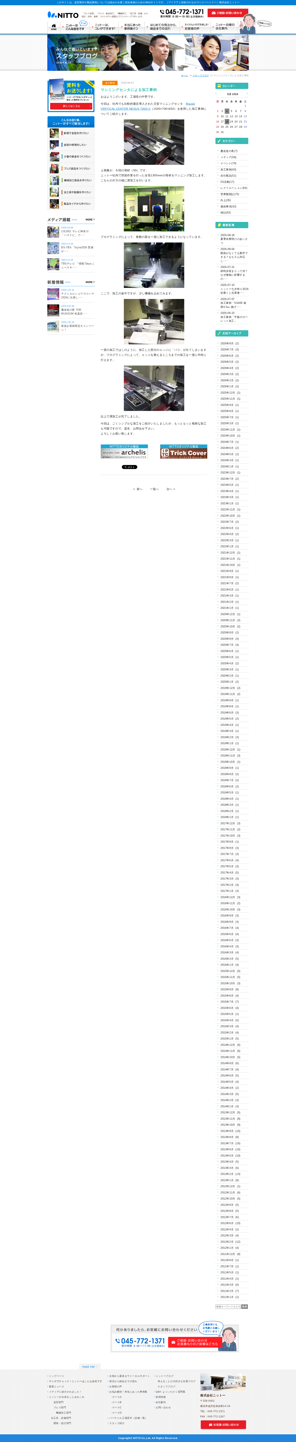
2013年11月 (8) (230, 1118)
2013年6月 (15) (230, 1149)
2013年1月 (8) (229, 1180)
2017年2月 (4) (229, 884)
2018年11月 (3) (230, 755)
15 (245, 116)
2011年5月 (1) (229, 1272)
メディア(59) (228, 157)
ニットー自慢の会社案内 (225, 27)
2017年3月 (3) (229, 878)
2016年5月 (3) (229, 940)
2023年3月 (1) (229, 497)
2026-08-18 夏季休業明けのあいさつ (234, 239)
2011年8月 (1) (229, 1260)
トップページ (56, 1376)
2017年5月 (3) (229, 866)
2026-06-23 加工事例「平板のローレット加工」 (234, 316)
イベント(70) (228, 163)
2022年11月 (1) (230, 509)
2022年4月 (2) (229, 534)
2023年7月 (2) (229, 478)
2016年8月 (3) (229, 921)
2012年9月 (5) (229, 1204)
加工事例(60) (228, 169)
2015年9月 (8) (229, 989)
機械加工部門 (61, 1412)
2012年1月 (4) (229, 1247)
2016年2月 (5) (229, 958)
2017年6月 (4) (229, 860)
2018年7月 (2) (229, 780)
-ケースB (116, 1402)
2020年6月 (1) (229, 651)
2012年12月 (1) (230, 1186)
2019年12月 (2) (230, 688)
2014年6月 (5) (229, 1075)
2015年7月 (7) (229, 1001)
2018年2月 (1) (229, 811)
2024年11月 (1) (230, 429)
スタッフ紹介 (117, 1423)
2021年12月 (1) (230, 552)
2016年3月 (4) (229, 952)
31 (222, 132)
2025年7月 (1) (229, 417)
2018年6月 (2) (229, 786)
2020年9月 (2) (229, 632)
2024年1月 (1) (229, 466)
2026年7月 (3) (229, 349)
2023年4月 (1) (229, 491)
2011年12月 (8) (230, 1254)
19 (231, 121)
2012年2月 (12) (230, 1241)
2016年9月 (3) (229, 915)
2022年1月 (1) (229, 546)
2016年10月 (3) (230, 909)
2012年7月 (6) (229, 1217)
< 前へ (138, 489)
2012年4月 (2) (229, 1229)
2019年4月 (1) (229, 724)
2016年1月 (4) (229, 964)
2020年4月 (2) (229, 663)
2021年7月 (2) (229, 583)
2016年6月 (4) (229, 934)
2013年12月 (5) (230, 1112)
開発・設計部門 (61, 1423)
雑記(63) (225, 212)
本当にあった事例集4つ (132, 27)
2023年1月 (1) (229, 503)
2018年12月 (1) (230, 749)
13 (236, 116)
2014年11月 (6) (230, 1050)
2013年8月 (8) (229, 1137)
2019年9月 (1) (229, 700)
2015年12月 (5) (230, 971)
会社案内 (161, 1402)
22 (245, 121)
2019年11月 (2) (230, 694)
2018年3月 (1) (229, 804)
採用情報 (161, 1397)
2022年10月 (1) (230, 515)
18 (227, 121)
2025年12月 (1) (230, 392)
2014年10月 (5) (230, 1057)
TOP (53, 27)
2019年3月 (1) (229, 730)
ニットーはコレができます (104, 27)
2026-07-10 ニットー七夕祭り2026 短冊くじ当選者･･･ (234, 288)
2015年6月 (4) (229, 1007)
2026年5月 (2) (229, 361)
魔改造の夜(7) (229, 151)
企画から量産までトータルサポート (129, 1376)
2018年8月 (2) (229, 774)
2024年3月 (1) (229, 460)
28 (240, 126)
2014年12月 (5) (230, 1044)
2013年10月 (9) (230, 1124)
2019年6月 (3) (229, 712)
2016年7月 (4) (229, 927)
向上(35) (225, 200)
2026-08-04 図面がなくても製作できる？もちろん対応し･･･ (234, 255)
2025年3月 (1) (229, 423)
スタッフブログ (201, 75)
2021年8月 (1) (229, 577)
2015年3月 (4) (229, 1026)
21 (240, 121)
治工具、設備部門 (61, 1418)
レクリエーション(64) (233, 187)
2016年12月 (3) (230, 897)
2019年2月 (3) (229, 737)
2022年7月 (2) (229, 521)
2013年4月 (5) (229, 1161)
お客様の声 (115, 1386)
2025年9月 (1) (229, 404)
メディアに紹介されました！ (65, 1391)
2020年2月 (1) (229, 675)
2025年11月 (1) (230, 398)
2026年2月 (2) (229, 380)
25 (227, 126)
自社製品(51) (228, 175)
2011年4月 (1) (229, 1278)
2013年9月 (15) (230, 1131)
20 (236, 121)
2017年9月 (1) (229, 841)
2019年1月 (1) (229, 743)
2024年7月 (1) (229, 441)
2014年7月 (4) (229, 1069)
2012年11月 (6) (230, 1192)
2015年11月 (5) (230, 977)
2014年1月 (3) (229, 1106)
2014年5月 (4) (229, 1081)
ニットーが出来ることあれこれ (66, 1397)
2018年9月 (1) (229, 767)
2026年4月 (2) (229, 368)
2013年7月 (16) (230, 1143)
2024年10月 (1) (230, 435)
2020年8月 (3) (229, 638)
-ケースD (116, 1412)
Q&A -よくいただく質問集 (170, 1391)
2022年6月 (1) (229, 528)
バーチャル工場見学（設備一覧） (128, 1418)
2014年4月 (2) (229, 1087)
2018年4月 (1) (229, 798)
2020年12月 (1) (230, 614)
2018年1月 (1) (229, 817)
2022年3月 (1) (229, 540)
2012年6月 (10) (230, 1223)
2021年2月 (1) (229, 601)
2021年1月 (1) (229, 607)
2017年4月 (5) (229, 872)
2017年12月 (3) (230, 823)
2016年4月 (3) (229, 946)
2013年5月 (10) (230, 1155)
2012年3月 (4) (229, 1235)
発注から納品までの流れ (123, 1381)
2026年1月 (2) (229, 386)
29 (245, 126)
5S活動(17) (227, 181)
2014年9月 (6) (229, 1063)
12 (231, 116)
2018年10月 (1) (230, 761)
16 (217, 121)
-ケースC (116, 1407)
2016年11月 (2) (230, 903)
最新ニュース (56, 1386)
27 (236, 126)
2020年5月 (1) (229, 657)
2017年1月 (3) (229, 890)
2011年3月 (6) (229, 1284)
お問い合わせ (163, 1407)
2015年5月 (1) (229, 1014)
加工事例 (110, 83)
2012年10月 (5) (230, 1198)
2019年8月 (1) (229, 706)
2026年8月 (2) (229, 343)
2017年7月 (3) (229, 854)
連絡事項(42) (228, 206)
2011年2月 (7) (229, 1291)
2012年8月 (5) (229, 1210)
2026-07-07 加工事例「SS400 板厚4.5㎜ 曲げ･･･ (233, 303)
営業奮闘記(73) (229, 194)
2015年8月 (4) (229, 995)
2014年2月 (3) (229, 1100)
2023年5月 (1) (229, 484)
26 (231, 126)
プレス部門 (58, 1407)
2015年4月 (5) (229, 1020)
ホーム (184, 75)
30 (217, 132)
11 (227, 116)
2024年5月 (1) (229, 454)
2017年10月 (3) (230, 835)
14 (240, 116)
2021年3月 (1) (229, 595)
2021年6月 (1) (229, 589)
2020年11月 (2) (230, 620)
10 (222, 116)
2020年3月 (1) (229, 669)
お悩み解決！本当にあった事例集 (128, 1391)
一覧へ (154, 489)
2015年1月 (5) (229, 1038)
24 (222, 126)
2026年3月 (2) (229, 374)
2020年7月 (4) (229, 644)
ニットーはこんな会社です (75, 27)
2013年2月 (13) (230, 1174)
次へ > (171, 489)
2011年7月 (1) (229, 1266)
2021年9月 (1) (229, 571)
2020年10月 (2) (230, 626)
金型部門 (57, 1402)
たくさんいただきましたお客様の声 (196, 27)
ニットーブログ (164, 1376)
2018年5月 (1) (229, 792)
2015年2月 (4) (229, 1032)
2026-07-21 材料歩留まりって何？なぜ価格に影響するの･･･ (234, 272)
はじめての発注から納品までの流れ (163, 27)
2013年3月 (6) (229, 1167)
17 (222, 121)
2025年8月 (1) (229, 411)
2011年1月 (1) (229, 1297)
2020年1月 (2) (229, 681)
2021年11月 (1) (230, 558)
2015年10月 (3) (230, 983)
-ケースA (116, 1397)
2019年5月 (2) (229, 718)
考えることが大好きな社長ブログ (177, 1381)
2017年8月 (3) (229, 848)
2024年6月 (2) (229, 447)
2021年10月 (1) (230, 564)
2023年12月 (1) (230, 472)
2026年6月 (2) (229, 355)
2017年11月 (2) (230, 829)
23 (217, 126)
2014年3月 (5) (229, 1094)
